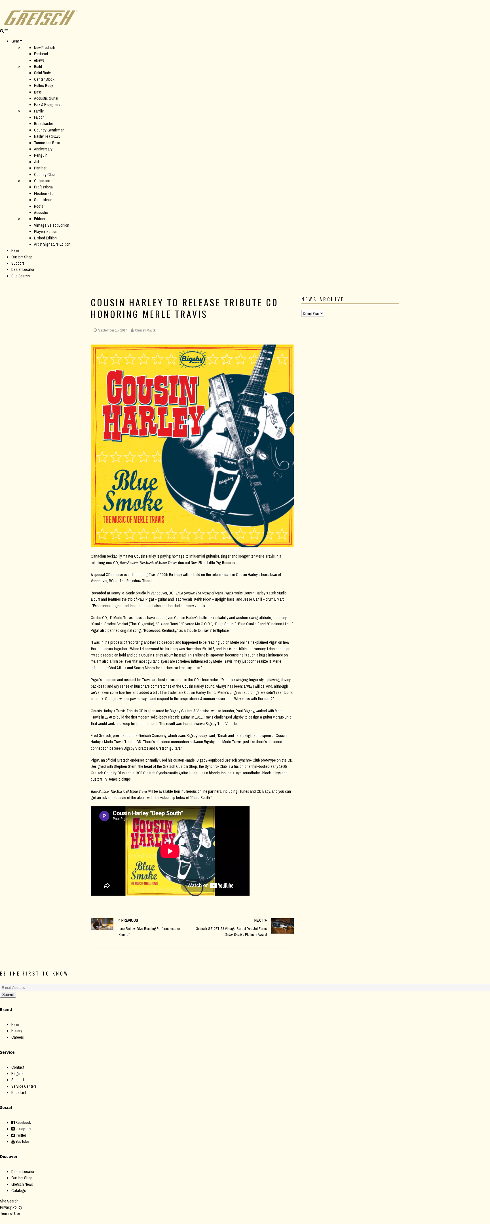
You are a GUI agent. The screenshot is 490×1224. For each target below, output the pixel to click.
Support (17, 263)
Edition (39, 218)
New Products (45, 47)
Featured (41, 53)
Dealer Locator (22, 269)
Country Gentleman (49, 130)
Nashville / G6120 (47, 136)
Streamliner (43, 199)
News (15, 250)
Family (39, 111)
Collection (42, 180)
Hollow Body (43, 85)
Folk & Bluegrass (47, 104)
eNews (39, 60)
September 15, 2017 (112, 330)
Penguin (40, 155)
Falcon (39, 117)
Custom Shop (21, 257)
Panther (40, 168)
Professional (44, 187)
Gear (15, 41)
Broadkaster (43, 123)
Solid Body (42, 72)
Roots (38, 206)
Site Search (20, 276)
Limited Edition (45, 238)
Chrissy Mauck (145, 330)
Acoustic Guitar (46, 98)
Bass (38, 92)
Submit (8, 995)
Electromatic (44, 193)
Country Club (44, 174)
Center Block (44, 79)
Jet (36, 161)
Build (38, 66)
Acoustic (41, 212)
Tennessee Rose (47, 142)
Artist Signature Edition (52, 244)
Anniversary (43, 149)
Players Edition (45, 231)
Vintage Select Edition (51, 225)
